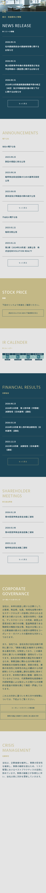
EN (37, 3)
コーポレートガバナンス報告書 (23, 708)
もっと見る (23, 103)
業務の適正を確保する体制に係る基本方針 (23, 716)
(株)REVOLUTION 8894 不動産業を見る (23, 313)
